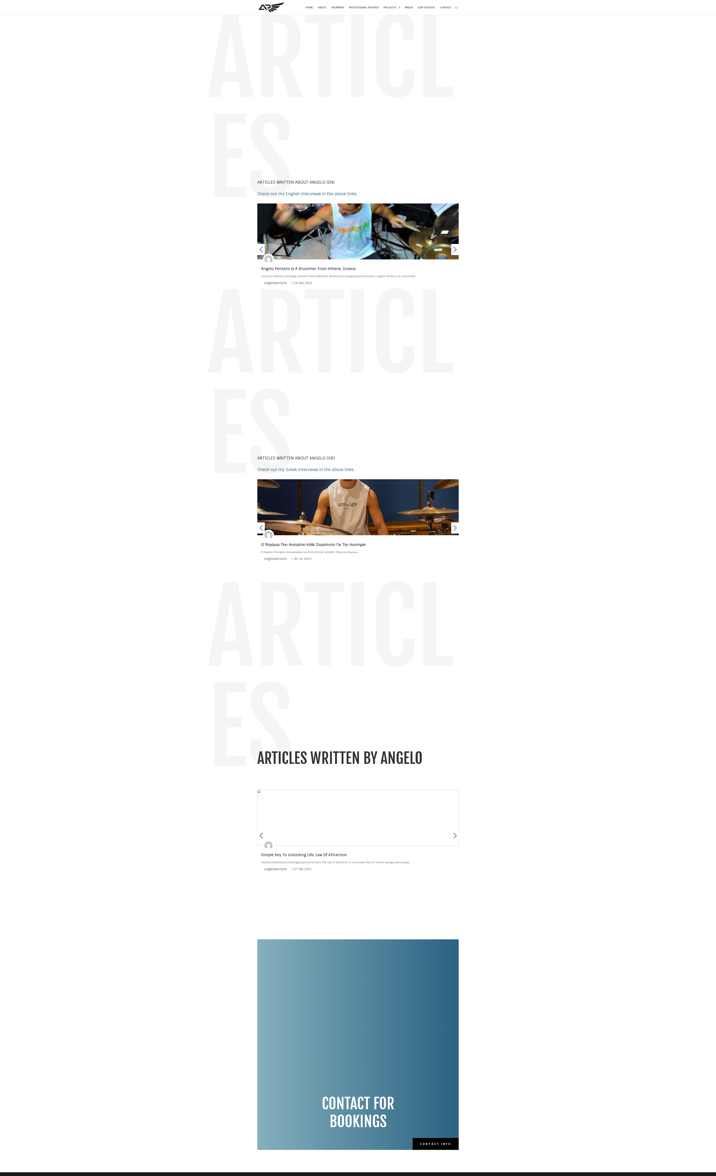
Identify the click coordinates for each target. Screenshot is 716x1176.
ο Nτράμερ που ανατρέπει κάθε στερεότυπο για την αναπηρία (313, 544)
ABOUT (322, 7)
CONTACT (445, 7)
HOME (309, 7)
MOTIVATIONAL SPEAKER (364, 7)
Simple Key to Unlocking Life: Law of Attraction (304, 854)
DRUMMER (337, 7)
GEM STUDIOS (426, 7)
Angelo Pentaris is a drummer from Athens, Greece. (308, 268)
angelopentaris (275, 283)
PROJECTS (390, 7)
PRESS (409, 7)
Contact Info (435, 1144)
